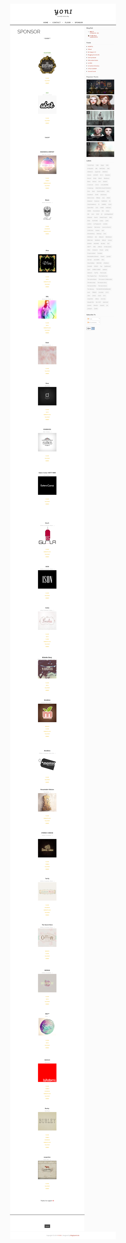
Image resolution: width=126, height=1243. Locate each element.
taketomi (89, 273)
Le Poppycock (97, 224)
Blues (88, 181)
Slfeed (90, 49)
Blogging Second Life (93, 55)
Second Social (92, 71)
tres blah (101, 292)
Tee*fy (96, 273)
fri (98, 204)
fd (109, 201)
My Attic (103, 243)
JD (101, 214)
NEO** (89, 247)
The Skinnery (90, 289)
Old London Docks (93, 60)
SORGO (96, 266)
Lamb (106, 220)
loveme (97, 230)
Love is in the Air (106, 227)
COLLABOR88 (104, 185)
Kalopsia (89, 217)
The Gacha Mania (91, 279)
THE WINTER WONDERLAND (103, 289)
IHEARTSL (90, 46)
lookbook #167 (94, 37)
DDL (108, 191)
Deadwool (90, 194)
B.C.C (101, 175)
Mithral (104, 240)
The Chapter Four (92, 276)
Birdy (94, 178)
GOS (97, 207)
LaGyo (101, 220)
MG (96, 237)
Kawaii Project (103, 217)
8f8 (96, 168)
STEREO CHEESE (96, 269)
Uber (88, 295)
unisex (94, 295)
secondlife (96, 260)
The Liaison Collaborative (105, 279)
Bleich (100, 178)
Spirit (88, 269)
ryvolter (109, 256)
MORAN (89, 243)
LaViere (89, 224)
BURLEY (105, 181)
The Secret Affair (91, 286)
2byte (102, 165)
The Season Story (102, 282)
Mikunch (101, 237)
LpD (103, 230)
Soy (101, 266)
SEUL (103, 260)
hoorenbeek (96, 211)
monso (110, 240)
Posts (90, 319)
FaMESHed (104, 201)
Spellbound (107, 266)
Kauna (95, 217)
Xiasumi (102, 305)
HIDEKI (89, 211)
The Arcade (103, 273)
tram (88, 292)
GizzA (109, 204)
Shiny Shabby (90, 263)
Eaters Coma (90, 198)
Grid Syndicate (92, 57)
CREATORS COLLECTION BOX (103, 188)
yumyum (89, 308)
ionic (93, 214)
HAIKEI (102, 207)
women (89, 305)
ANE (108, 168)
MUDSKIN (96, 243)
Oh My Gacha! (107, 247)
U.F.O (107, 292)
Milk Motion (109, 237)
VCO (104, 295)
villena (97, 299)
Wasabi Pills (90, 302)
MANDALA (90, 237)
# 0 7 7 (90, 107)
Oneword (94, 250)
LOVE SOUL (90, 230)
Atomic (89, 175)
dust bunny (103, 194)
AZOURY (95, 175)
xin (107, 305)
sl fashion (106, 263)
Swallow (105, 269)
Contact (56, 22)
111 (89, 154)
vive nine (103, 299)
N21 (108, 243)
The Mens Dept (91, 282)
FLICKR (68, 22)
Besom (89, 178)
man (105, 233)
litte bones (97, 227)
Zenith (95, 308)
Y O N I (63, 12)
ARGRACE (104, 172)
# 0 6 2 (90, 138)
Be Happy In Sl (92, 52)
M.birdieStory (90, 233)
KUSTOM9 (94, 220)
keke (110, 217)
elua (103, 198)
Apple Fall (97, 172)
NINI (94, 247)
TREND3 (94, 292)
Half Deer (108, 207)
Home (45, 22)
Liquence (89, 227)
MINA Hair (90, 240)
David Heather (101, 191)
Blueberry (106, 178)
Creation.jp (90, 188)
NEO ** (92, 32)
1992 (97, 165)
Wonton (96, 305)
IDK (103, 211)
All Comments (93, 322)
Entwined (89, 201)
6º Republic (90, 168)
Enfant (108, 198)
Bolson (94, 181)
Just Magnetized (109, 214)
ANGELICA (90, 172)
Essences (96, 201)
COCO (97, 185)
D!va (88, 191)
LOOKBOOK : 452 (94, 33)
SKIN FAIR (99, 263)
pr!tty (106, 250)
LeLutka (105, 224)
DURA (96, 194)
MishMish (97, 240)
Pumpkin (100, 253)
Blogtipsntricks (74, 1235)
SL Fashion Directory (93, 66)
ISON (97, 214)
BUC (100, 181)
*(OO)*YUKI (90, 165)
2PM (107, 165)
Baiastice (107, 175)
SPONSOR (79, 22)
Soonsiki (89, 266)
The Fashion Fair (103, 276)
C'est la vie (90, 185)
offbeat (100, 247)
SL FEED (90, 63)
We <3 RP (98, 302)
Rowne (102, 256)
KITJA (88, 220)
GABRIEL (104, 204)
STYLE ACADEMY (92, 68)
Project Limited (91, 253)
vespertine (90, 299)
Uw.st (99, 295)
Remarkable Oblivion (92, 256)
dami (93, 191)
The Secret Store (102, 286)
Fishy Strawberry (91, 204)
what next (105, 302)
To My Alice (93, 36)
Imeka (107, 211)
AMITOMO (102, 168)
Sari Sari (89, 260)
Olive (88, 250)
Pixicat (101, 250)
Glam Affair (90, 207)
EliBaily (98, 198)
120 (89, 91)
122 (89, 123)
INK (88, 214)
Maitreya (99, 233)
